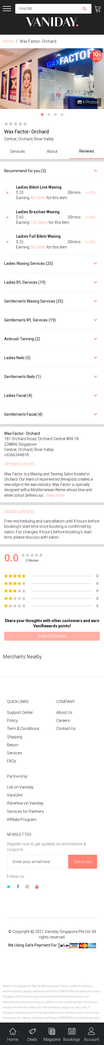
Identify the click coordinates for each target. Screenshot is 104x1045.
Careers (63, 720)
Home (8, 41)
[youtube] (37, 887)
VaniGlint (14, 795)
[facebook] (18, 887)
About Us (64, 712)
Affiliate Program (21, 819)
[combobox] (46, 9)
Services (14, 753)
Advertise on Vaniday (25, 803)
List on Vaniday (20, 787)
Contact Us (66, 728)
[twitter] (9, 887)
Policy (12, 720)
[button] (42, 114)
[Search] (84, 9)
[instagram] (27, 887)
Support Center (20, 712)
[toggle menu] (7, 8)
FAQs (11, 761)
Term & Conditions (23, 728)
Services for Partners (25, 811)
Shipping (14, 737)
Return (12, 745)
